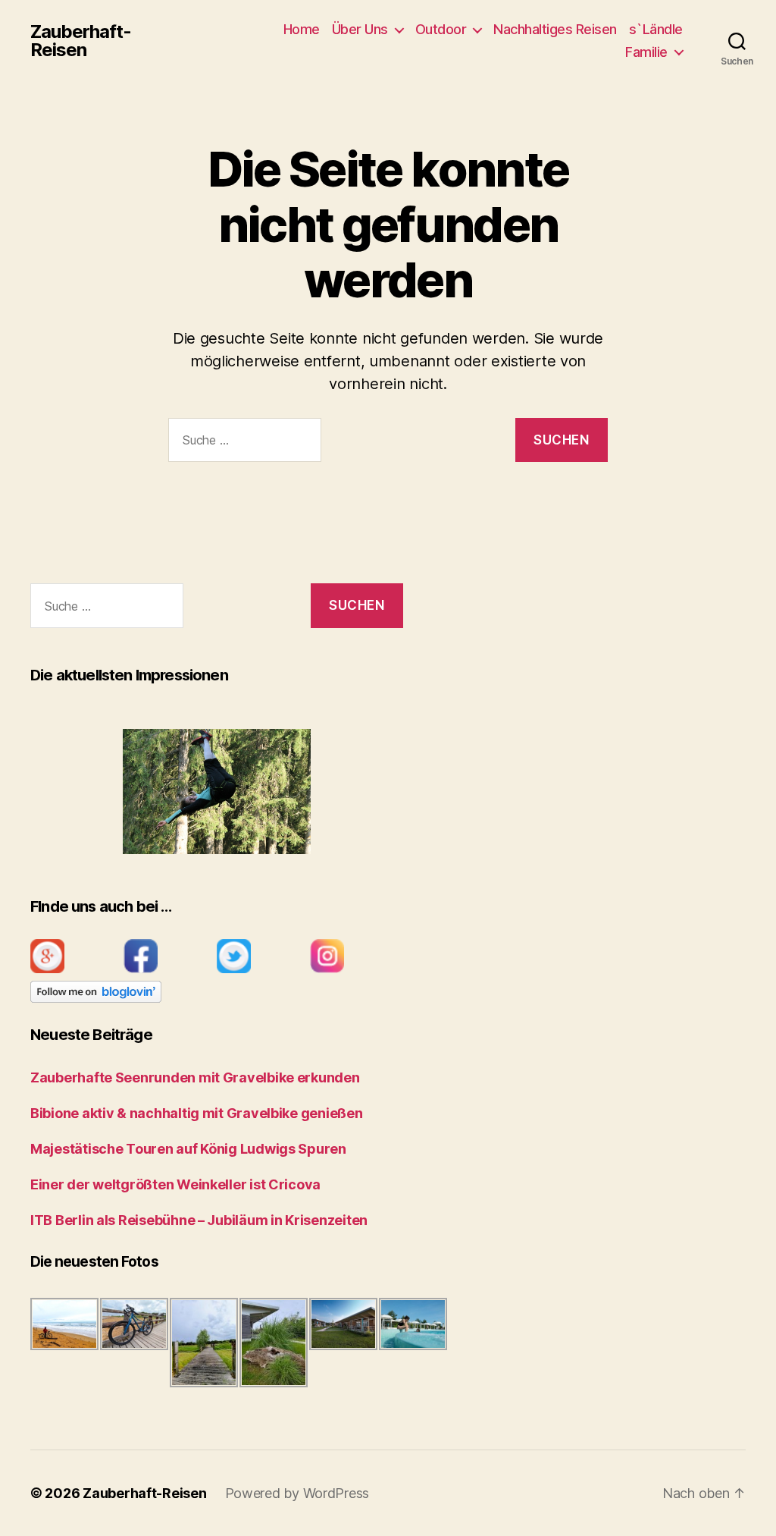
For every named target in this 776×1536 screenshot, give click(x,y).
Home (301, 29)
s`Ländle (656, 29)
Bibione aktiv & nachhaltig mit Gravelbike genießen (196, 1113)
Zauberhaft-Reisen (80, 41)
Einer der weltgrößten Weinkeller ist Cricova (175, 1184)
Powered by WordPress (297, 1493)
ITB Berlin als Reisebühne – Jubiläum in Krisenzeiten (199, 1220)
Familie (646, 52)
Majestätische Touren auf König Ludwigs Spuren (188, 1149)
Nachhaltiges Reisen (555, 29)
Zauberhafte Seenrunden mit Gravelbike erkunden (195, 1077)
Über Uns (360, 29)
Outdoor (441, 29)
